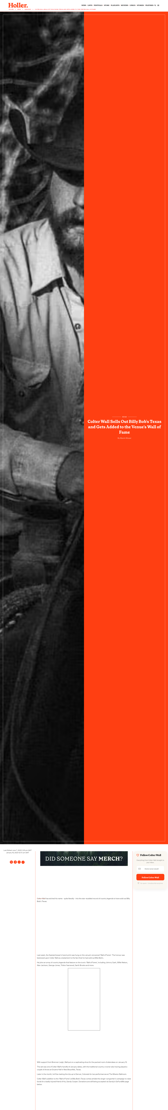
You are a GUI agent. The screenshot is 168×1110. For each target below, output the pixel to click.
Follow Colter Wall (150, 877)
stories (140, 5)
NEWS (19, 9)
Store (106, 5)
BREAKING (28, 9)
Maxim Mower (125, 437)
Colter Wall (41, 898)
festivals (98, 5)
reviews (124, 5)
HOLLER (11, 9)
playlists (115, 5)
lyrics (132, 5)
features (149, 5)
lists (90, 5)
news (83, 5)
